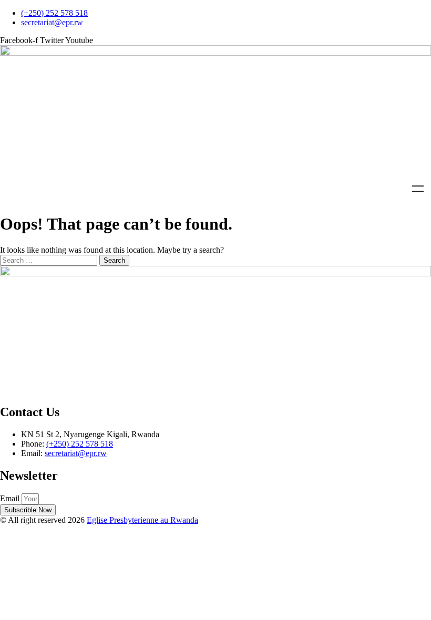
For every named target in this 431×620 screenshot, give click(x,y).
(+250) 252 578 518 (79, 443)
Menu (418, 188)
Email (11, 498)
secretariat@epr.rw (76, 453)
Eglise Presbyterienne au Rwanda (142, 519)
